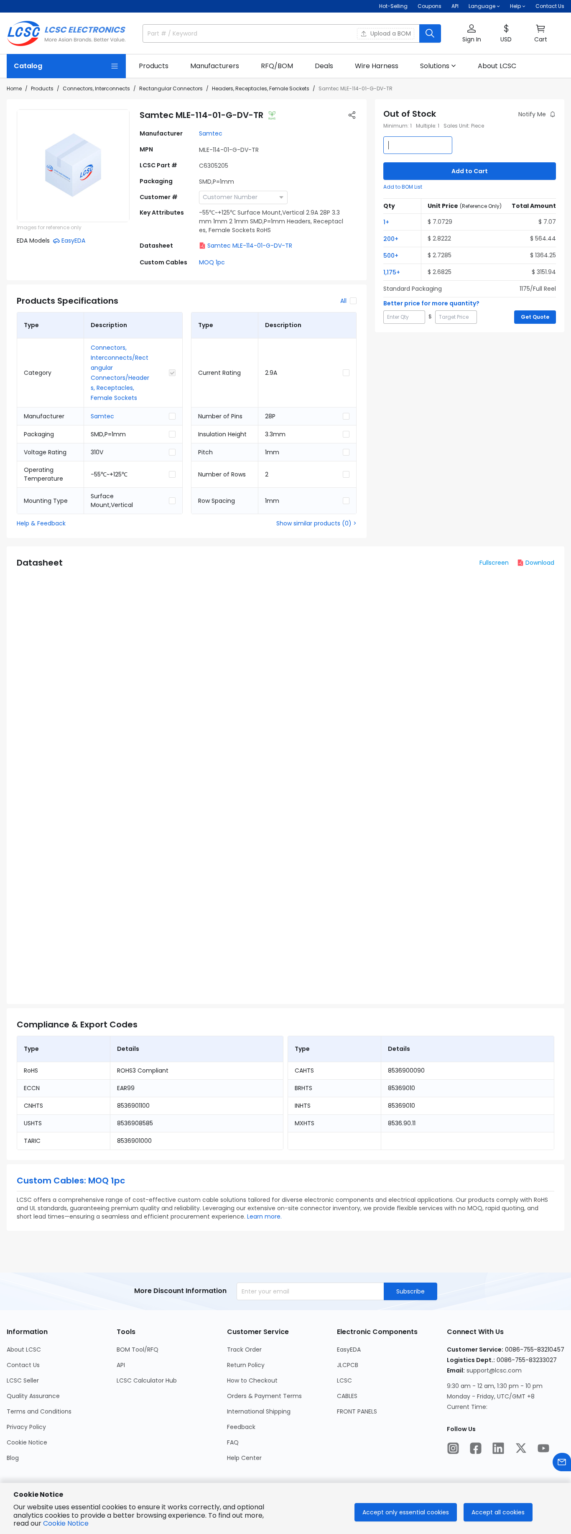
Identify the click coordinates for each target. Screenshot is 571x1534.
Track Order (244, 1349)
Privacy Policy (26, 1427)
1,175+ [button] (391, 272)
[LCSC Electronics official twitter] (521, 1448)
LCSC (344, 1380)
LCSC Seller (23, 1380)
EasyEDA (349, 1349)
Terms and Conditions (39, 1411)
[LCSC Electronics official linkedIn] (498, 1448)
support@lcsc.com (494, 1370)
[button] (471, 33)
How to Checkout (252, 1380)
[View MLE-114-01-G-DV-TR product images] (73, 165)
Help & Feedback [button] (41, 523)
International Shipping (259, 1411)
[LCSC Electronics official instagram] (453, 1448)
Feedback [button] (241, 1427)
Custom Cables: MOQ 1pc (71, 1180)
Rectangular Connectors (171, 88)
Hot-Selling (393, 6)
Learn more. (264, 1216)
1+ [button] (386, 222)
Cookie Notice (27, 1442)
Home (14, 88)
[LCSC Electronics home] (66, 33)
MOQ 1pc (212, 262)
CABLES (347, 1396)
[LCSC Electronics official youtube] (543, 1448)
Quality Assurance (33, 1396)
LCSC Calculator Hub (147, 1380)
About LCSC (24, 1349)
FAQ (233, 1442)
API (455, 6)
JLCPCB (347, 1365)
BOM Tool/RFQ (137, 1349)
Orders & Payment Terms (264, 1396)
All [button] (343, 301)
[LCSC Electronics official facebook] (475, 1448)
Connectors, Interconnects (96, 88)
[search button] (430, 33)
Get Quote (535, 316)
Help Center (244, 1458)
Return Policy (246, 1365)
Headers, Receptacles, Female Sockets (260, 88)
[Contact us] (562, 1462)
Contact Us (549, 6)
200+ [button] (390, 239)
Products (42, 88)
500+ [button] (390, 255)
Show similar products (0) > (316, 523)
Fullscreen (494, 562)
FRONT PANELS (357, 1411)
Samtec (210, 133)
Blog (13, 1458)
